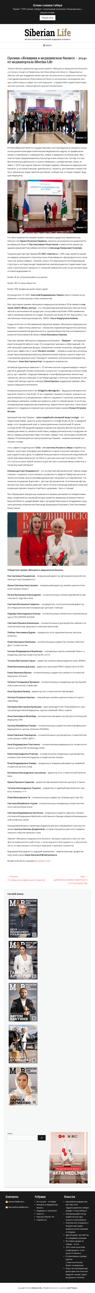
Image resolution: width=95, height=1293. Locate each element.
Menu (49, 45)
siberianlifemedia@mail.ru (18, 1207)
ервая (38, 861)
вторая (46, 861)
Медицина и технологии (46, 1211)
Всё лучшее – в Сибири (46, 1201)
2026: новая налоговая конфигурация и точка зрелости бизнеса (75, 1250)
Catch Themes (72, 1288)
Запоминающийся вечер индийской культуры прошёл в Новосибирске (76, 1217)
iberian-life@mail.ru (16, 1201)
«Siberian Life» (36, 1288)
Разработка (41, 1220)
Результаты (47, 17)
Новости (40, 1214)
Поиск (9, 1133)
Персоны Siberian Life (45, 1217)
